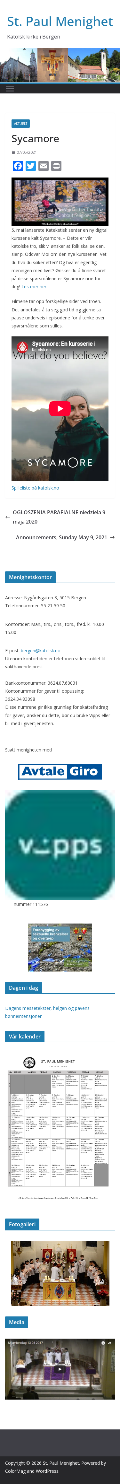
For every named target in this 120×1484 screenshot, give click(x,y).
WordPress (47, 1471)
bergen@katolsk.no (40, 650)
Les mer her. (34, 286)
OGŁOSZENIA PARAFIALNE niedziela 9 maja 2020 (59, 517)
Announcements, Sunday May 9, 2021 (61, 537)
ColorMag (15, 1471)
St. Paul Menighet (60, 21)
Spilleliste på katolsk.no (35, 488)
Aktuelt (20, 123)
